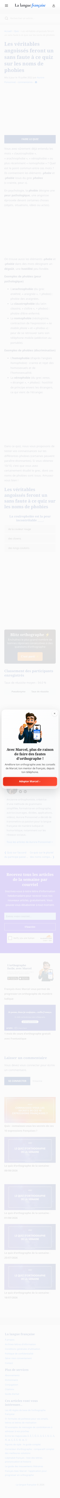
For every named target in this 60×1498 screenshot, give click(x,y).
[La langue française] (30, 7)
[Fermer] (54, 713)
